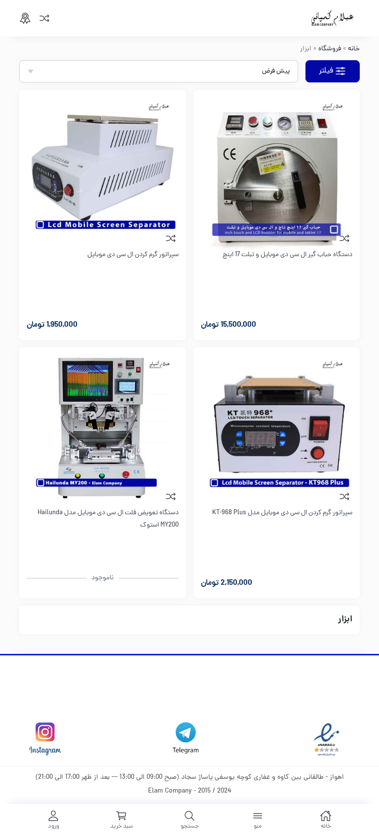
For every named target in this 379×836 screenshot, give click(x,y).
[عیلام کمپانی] (332, 18)
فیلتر (326, 71)
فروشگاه (329, 49)
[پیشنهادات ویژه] (25, 18)
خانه (354, 49)
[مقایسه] (44, 18)
